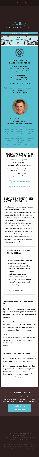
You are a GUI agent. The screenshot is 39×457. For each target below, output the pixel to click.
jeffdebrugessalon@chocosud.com (19, 124)
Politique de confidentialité (25, 446)
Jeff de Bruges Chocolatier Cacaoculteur (19, 24)
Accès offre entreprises (19, 33)
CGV (13, 446)
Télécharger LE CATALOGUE (21, 187)
